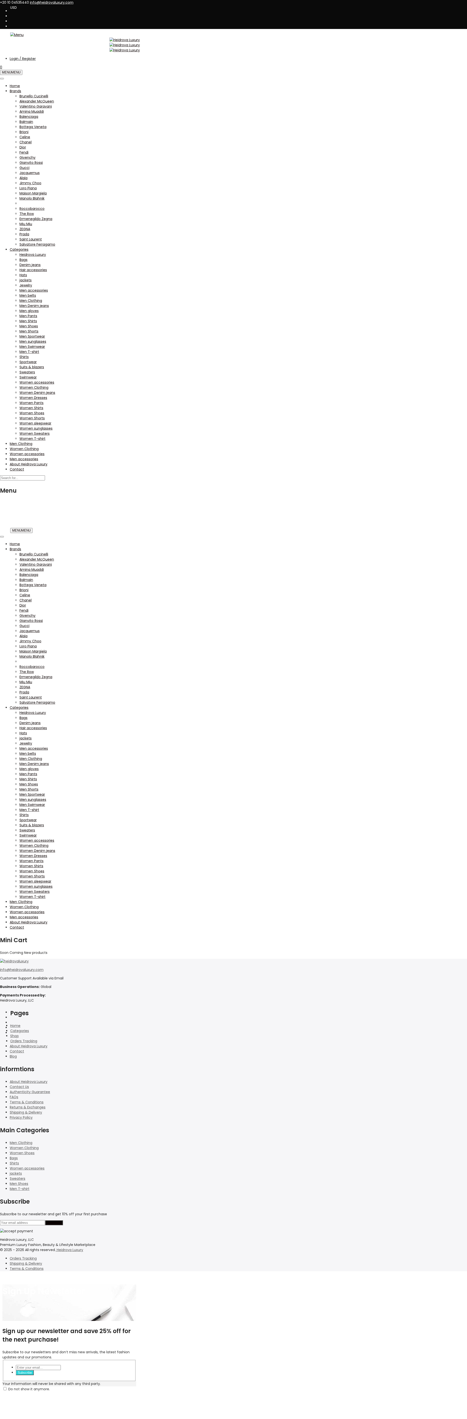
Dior (22, 147)
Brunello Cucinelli (33, 96)
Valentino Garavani (35, 106)
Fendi (23, 152)
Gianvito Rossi (31, 162)
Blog (13, 1056)
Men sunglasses (32, 341)
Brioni (23, 131)
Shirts (24, 356)
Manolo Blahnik (32, 198)
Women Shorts (32, 418)
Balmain (26, 121)
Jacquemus (29, 172)
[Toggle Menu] (2, 78)
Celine (24, 137)
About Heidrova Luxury (28, 464)
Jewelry (25, 285)
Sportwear (28, 361)
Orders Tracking (23, 1041)
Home (15, 85)
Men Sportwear (32, 336)
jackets (25, 280)
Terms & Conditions (27, 1102)
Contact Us (19, 1086)
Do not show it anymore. (29, 1389)
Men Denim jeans (34, 305)
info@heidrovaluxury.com (22, 969)
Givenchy (27, 157)
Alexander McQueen (36, 101)
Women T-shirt (32, 438)
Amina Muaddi (31, 111)
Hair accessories (33, 269)
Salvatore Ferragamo (37, 244)
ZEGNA (24, 229)
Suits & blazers (31, 367)
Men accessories (33, 290)
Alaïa (23, 177)
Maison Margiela (33, 193)
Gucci (24, 167)
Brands (15, 91)
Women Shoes (31, 413)
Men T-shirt (29, 351)
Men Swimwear (32, 346)
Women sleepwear (35, 423)
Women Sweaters (34, 433)
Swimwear (28, 377)
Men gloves (29, 310)
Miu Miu (25, 223)
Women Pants (31, 402)
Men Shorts (28, 331)
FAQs (14, 1097)
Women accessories (36, 382)
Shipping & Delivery (26, 1112)
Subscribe (25, 1372)
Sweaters (27, 372)
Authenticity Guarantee (30, 1091)
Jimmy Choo (30, 183)
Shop (14, 1035)
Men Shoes (28, 326)
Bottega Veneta (32, 126)
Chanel (25, 142)
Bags (23, 259)
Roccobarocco (32, 208)
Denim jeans (30, 264)
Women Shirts (31, 407)
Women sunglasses (36, 428)
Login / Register (23, 58)
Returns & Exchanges (27, 1107)
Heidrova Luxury (32, 254)
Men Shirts (28, 321)
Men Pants (28, 315)
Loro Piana (28, 188)
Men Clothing (30, 300)
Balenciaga (28, 116)
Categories (19, 249)
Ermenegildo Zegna (35, 218)
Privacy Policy (21, 1117)
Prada (24, 234)
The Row (26, 213)
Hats (23, 275)
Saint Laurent (30, 239)
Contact (17, 469)
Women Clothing (33, 387)
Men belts (27, 295)
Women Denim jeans (37, 392)
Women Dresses (33, 397)
